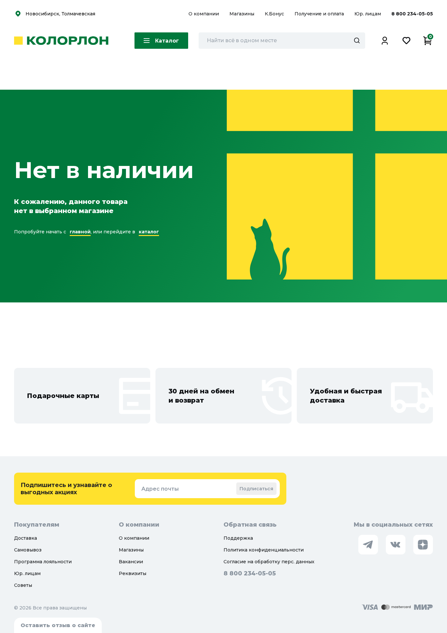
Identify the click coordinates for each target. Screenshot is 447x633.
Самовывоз (28, 550)
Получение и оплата (319, 14)
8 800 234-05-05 (412, 14)
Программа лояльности (43, 562)
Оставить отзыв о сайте (58, 625)
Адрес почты (160, 489)
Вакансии (131, 562)
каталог (149, 232)
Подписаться (256, 489)
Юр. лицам (368, 14)
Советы (23, 585)
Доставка (25, 538)
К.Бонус (275, 14)
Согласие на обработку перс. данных (269, 562)
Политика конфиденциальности (264, 550)
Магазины (242, 14)
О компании (204, 14)
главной (80, 232)
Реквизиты (132, 573)
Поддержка (238, 538)
